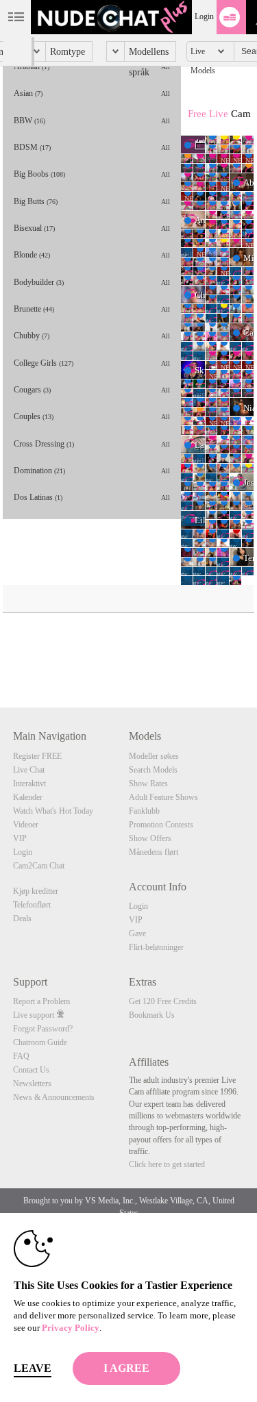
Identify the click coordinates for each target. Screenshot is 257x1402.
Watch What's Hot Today (53, 811)
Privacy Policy (70, 1328)
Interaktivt (29, 783)
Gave (137, 933)
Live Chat (29, 770)
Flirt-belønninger (156, 947)
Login (204, 16)
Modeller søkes (154, 756)
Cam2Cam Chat (38, 866)
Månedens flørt (153, 852)
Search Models (153, 770)
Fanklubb (144, 811)
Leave (32, 1368)
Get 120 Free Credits (163, 1001)
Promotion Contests (161, 824)
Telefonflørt (32, 905)
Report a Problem (41, 1001)
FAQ (21, 1056)
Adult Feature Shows (163, 797)
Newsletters (32, 1083)
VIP (20, 838)
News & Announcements (54, 1097)
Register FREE (37, 756)
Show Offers (150, 838)
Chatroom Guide (40, 1042)
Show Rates (148, 783)
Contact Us (31, 1070)
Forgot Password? (43, 1029)
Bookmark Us (152, 1015)
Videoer (25, 824)
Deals (22, 918)
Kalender (27, 797)
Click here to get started (167, 1164)
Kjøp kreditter (35, 891)
